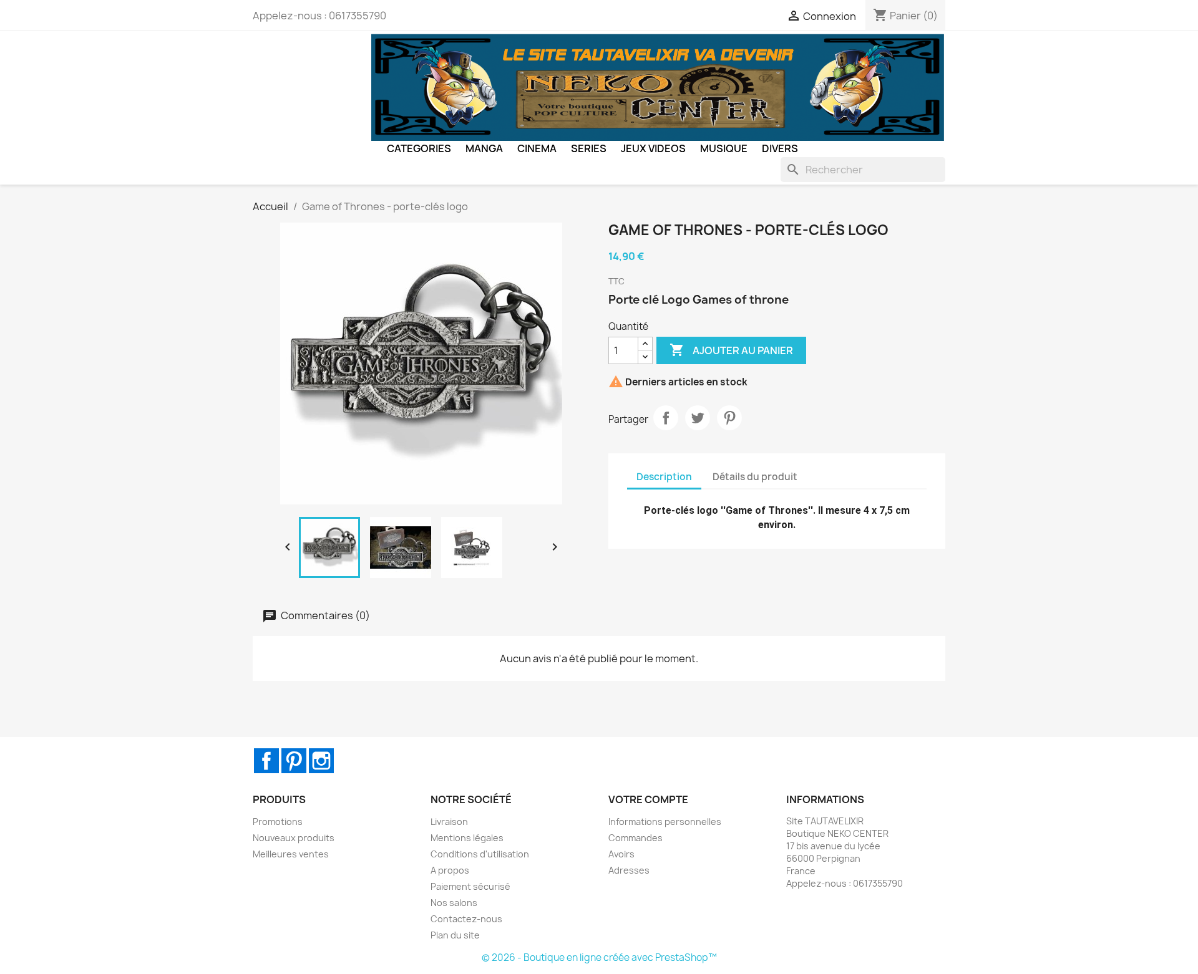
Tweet (697, 417)
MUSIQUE (724, 148)
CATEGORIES (419, 148)
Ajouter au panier (731, 349)
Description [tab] (664, 476)
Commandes (635, 838)
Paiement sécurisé (470, 886)
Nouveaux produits (293, 838)
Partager (665, 417)
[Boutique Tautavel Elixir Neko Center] (658, 87)
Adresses (629, 870)
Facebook (266, 760)
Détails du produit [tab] (755, 476)
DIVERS (780, 148)
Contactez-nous (466, 919)
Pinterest (729, 417)
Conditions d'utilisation (480, 854)
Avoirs (621, 854)
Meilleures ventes (291, 854)
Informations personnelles (664, 821)
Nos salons (454, 903)
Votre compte (648, 799)
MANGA (484, 148)
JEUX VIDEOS (653, 148)
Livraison (449, 821)
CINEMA (537, 148)
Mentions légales (467, 838)
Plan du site (455, 935)
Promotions (278, 821)
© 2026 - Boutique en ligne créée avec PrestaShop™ (599, 957)
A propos (450, 870)
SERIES (588, 148)
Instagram (321, 760)
